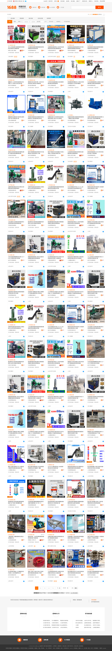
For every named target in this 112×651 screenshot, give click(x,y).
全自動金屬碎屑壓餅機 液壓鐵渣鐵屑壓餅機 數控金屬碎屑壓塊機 (76, 502)
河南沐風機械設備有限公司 (12, 120)
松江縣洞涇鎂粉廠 (47, 627)
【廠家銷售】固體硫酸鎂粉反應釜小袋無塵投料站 (16, 537)
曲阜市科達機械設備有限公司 (12, 85)
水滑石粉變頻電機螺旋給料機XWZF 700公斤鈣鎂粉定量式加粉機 (16, 257)
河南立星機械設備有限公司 (52, 85)
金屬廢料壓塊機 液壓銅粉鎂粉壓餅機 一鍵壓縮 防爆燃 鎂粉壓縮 (76, 117)
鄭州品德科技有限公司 (80, 622)
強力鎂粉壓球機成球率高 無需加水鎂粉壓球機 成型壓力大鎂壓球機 (56, 257)
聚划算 (42, 648)
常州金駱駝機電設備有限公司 (72, 120)
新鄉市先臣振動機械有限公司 (92, 575)
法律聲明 (55, 646)
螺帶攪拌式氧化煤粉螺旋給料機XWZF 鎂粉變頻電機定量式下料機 (95, 432)
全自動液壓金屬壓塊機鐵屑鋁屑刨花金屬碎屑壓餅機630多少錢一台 (36, 502)
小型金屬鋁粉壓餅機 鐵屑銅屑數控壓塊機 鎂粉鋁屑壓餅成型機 (56, 187)
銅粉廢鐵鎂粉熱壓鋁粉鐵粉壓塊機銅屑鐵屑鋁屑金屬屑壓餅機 (95, 48)
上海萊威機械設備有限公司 (12, 540)
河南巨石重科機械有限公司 (52, 120)
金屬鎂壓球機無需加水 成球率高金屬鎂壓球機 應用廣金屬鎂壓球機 (56, 48)
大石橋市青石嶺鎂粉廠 (48, 622)
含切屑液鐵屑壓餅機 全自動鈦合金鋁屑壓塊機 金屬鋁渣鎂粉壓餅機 (95, 82)
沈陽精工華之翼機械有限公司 (52, 540)
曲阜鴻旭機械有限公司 (52, 155)
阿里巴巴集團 (9, 648)
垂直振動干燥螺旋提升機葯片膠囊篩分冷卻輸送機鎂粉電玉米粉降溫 (36, 292)
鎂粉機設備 (79, 599)
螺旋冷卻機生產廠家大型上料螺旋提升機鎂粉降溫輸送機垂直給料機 (16, 467)
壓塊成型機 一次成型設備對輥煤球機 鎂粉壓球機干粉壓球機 (36, 537)
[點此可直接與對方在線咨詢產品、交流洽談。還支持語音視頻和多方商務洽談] (24, 56)
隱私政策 (64, 646)
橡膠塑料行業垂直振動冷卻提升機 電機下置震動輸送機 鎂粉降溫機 (95, 222)
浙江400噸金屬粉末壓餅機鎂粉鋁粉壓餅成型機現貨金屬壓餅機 (16, 48)
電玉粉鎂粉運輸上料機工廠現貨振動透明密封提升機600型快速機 (95, 467)
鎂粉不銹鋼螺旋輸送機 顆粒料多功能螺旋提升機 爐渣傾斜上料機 (36, 152)
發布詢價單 (93, 599)
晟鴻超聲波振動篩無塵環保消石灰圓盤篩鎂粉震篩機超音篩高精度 (75, 48)
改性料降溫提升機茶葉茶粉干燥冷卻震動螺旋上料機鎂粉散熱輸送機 (75, 292)
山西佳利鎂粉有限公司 (65, 627)
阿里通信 (76, 648)
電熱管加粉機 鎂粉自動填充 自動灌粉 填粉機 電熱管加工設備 (95, 187)
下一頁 (58, 588)
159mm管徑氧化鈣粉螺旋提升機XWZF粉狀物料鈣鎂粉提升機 (95, 257)
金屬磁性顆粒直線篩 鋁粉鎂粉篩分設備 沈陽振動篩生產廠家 (56, 537)
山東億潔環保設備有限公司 (92, 540)
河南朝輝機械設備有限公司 (72, 470)
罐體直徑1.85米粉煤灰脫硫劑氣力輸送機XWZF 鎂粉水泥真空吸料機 (16, 82)
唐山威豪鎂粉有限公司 (65, 625)
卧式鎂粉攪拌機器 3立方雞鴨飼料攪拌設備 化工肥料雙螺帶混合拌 (16, 572)
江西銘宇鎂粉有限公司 (56, 622)
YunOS (71, 648)
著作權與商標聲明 (48, 646)
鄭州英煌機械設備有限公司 (72, 505)
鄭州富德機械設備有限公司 (92, 120)
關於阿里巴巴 (70, 646)
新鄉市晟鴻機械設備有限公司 (72, 50)
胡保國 (77, 627)
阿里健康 (96, 648)
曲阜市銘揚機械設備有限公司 (32, 155)
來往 (89, 648)
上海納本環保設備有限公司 (92, 50)
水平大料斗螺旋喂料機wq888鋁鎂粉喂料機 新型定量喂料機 (55, 467)
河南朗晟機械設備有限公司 (32, 505)
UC (82, 648)
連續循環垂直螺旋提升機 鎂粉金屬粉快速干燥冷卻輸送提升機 (16, 117)
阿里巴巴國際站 (16, 648)
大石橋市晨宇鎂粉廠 (47, 625)
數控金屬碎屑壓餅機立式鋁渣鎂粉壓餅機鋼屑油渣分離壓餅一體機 (36, 467)
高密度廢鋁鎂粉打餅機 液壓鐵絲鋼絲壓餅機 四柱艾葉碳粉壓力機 (56, 502)
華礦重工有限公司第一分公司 (32, 540)
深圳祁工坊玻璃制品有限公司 (99, 625)
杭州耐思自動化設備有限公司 (32, 120)
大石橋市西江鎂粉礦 (56, 627)
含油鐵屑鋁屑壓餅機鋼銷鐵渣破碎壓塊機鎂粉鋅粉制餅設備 (36, 48)
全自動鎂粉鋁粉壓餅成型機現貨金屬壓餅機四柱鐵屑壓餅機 (75, 152)
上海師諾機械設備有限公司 (92, 470)
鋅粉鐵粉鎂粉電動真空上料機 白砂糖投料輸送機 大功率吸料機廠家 (76, 82)
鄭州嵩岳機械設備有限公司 (32, 85)
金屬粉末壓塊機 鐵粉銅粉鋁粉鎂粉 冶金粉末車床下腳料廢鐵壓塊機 (95, 117)
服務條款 (60, 646)
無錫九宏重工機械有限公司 (12, 50)
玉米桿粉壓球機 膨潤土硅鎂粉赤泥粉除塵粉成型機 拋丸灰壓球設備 (56, 572)
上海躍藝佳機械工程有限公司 (72, 85)
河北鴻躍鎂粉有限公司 (56, 620)
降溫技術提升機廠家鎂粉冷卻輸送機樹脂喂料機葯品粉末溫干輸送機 (75, 257)
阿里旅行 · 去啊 (51, 648)
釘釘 (92, 648)
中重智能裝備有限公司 (52, 50)
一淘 (46, 648)
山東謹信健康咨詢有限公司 (99, 627)
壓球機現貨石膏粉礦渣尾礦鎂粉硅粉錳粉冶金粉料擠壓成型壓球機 (36, 222)
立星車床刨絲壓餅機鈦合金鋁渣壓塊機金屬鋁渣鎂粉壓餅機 (56, 82)
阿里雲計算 (66, 648)
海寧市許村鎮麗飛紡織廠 (81, 620)
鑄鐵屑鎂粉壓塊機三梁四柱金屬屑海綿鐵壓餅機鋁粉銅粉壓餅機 (36, 257)
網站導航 (81, 646)
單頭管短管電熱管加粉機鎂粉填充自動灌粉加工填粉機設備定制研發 (36, 117)
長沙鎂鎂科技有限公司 (89, 625)
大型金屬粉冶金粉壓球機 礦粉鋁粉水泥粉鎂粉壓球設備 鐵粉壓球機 (16, 222)
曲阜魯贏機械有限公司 (32, 575)
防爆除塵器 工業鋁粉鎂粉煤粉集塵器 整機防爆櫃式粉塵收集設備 (76, 537)
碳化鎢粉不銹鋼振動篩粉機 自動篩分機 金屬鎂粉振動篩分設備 (95, 572)
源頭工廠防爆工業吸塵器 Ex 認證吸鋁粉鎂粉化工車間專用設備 (95, 537)
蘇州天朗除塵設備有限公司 (72, 540)
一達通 (100, 648)
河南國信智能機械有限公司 (12, 155)
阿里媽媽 (58, 648)
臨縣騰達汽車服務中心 (98, 620)
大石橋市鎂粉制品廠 (64, 622)
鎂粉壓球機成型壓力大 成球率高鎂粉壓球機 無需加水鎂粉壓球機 (76, 222)
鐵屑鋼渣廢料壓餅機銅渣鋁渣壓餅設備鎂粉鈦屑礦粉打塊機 (95, 292)
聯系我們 (76, 646)
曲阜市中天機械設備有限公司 (52, 470)
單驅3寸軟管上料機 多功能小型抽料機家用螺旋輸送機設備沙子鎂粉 (35, 572)
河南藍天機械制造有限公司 (52, 575)
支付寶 (85, 648)
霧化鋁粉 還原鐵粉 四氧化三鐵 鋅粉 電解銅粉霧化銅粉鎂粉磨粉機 (95, 502)
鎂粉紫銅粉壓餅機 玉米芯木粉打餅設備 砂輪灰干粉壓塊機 (95, 152)
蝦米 (62, 648)
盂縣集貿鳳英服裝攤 (88, 622)
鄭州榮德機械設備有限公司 (92, 85)
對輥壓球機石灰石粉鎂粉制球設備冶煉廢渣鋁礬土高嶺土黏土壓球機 (56, 117)
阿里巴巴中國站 (23, 648)
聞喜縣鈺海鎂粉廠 (64, 620)
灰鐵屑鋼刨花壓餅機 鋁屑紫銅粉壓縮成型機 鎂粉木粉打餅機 (16, 292)
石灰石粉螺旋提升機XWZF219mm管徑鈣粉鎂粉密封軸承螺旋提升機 (75, 187)
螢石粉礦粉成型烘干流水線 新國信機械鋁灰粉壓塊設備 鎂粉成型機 (76, 572)
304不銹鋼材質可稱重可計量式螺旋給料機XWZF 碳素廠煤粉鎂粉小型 (56, 292)
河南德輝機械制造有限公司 (32, 50)
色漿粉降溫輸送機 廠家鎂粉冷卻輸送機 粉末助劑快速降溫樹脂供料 (36, 187)
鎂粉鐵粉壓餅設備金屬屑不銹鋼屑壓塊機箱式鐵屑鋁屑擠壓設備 (56, 222)
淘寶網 (35, 648)
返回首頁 (68, 593)
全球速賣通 (30, 648)
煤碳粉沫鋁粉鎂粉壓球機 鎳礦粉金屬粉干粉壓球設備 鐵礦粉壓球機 (16, 152)
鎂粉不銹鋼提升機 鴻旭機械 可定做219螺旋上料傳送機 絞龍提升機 (56, 152)
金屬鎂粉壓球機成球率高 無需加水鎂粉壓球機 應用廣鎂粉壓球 (16, 187)
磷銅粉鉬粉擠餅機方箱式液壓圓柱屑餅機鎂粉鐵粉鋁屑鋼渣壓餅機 (75, 467)
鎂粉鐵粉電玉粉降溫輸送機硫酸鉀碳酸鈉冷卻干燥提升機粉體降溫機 (16, 502)
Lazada (104, 648)
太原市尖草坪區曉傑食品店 (90, 620)
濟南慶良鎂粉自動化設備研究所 (50, 620)
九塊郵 (77, 625)
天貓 (39, 648)
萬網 (80, 648)
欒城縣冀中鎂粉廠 (56, 625)
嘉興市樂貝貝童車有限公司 (90, 627)
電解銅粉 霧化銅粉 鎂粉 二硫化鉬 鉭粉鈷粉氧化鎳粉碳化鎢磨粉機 (36, 82)
